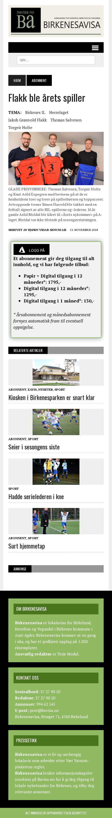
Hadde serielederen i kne (36, 496)
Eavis (32, 389)
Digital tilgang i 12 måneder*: (57, 288)
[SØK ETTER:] (56, 59)
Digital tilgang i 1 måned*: (53, 301)
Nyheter (45, 389)
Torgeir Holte (20, 127)
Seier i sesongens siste (34, 446)
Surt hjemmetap (26, 545)
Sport (59, 389)
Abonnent (17, 389)
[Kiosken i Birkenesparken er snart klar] (56, 382)
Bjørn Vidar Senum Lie (47, 230)
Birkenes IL (35, 112)
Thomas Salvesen (66, 120)
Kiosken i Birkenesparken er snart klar (51, 397)
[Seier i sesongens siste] (56, 432)
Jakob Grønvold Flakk (27, 120)
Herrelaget (59, 112)
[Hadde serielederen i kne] (56, 481)
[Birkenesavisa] (56, 21)
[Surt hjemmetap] (56, 530)
